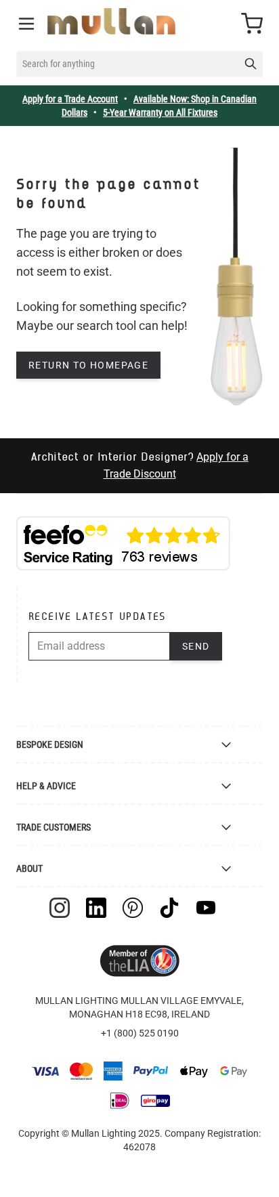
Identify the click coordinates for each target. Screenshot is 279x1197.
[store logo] (111, 21)
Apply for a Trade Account (70, 98)
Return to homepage (88, 365)
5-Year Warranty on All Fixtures (160, 112)
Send (196, 646)
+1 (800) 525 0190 (140, 1033)
